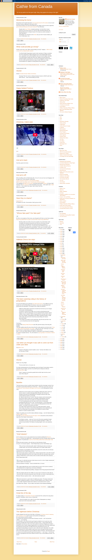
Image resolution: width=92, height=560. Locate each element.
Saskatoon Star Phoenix (64, 133)
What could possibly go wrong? (27, 47)
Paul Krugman (62, 106)
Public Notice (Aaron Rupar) (65, 205)
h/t (17, 151)
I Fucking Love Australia (64, 104)
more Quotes (61, 29)
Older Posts (52, 541)
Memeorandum (63, 128)
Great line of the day (23, 493)
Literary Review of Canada (65, 126)
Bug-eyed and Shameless (65, 164)
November (63, 316)
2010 (61, 338)
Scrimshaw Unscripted (65, 78)
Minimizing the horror (23, 20)
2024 (61, 233)
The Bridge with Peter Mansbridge (66, 156)
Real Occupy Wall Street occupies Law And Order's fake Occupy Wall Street (32, 219)
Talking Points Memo (64, 137)
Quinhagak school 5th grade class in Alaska (25, 242)
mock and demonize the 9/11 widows (40, 22)
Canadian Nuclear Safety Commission (28, 73)
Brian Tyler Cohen (63, 150)
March (62, 332)
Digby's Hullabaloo (63, 191)
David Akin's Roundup (64, 121)
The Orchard (62, 181)
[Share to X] (20, 40)
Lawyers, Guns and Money (65, 196)
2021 (61, 238)
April (62, 330)
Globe (35, 34)
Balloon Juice (21, 347)
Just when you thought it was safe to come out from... (63, 298)
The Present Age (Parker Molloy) (66, 206)
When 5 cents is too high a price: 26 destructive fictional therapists (30, 182)
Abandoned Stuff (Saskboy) (65, 161)
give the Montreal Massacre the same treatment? (26, 26)
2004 (61, 349)
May (62, 328)
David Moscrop (63, 170)
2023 (61, 234)
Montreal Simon (21, 370)
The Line (61, 180)
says (19, 331)
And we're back (21, 160)
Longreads (62, 127)
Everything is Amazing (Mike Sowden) (67, 214)
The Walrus (62, 140)
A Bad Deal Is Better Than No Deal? (66, 84)
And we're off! (21, 175)
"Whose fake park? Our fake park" (28, 213)
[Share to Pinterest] (22, 40)
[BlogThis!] (18, 40)
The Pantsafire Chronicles (29, 495)
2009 (61, 340)
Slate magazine (63, 134)
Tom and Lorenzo (63, 216)
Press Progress (63, 131)
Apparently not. (19, 201)
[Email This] (17, 40)
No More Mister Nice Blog (65, 92)
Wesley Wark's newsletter (65, 183)
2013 (61, 250)
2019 (61, 241)
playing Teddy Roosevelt (28, 324)
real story (25, 414)
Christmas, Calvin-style (24, 122)
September (63, 320)
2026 (61, 229)
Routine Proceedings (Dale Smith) (66, 99)
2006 (61, 345)
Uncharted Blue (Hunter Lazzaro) (66, 208)
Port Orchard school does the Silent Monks (25, 266)
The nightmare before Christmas (27, 512)
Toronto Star (62, 142)
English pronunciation (28, 183)
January (63, 336)
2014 (61, 248)
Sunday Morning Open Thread (65, 69)
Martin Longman (63, 200)
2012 (61, 251)
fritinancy (45, 183)
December (63, 255)
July (62, 325)
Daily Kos (62, 189)
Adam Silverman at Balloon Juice (66, 103)
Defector (61, 221)
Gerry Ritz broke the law (37, 303)
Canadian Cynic (63, 167)
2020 (61, 239)
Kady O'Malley (28, 29)
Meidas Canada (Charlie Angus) (66, 154)
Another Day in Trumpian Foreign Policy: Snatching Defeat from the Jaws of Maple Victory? (67, 74)
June (62, 327)
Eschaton (62, 192)
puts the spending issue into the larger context (30, 415)
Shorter (19, 71)
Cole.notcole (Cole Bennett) (65, 168)
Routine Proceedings (64, 87)
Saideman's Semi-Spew (65, 72)
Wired (61, 145)
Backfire (19, 382)
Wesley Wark (62, 101)
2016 (61, 244)
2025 (61, 231)
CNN (61, 118)
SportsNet (62, 223)
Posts (61, 39)
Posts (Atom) (24, 543)
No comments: (43, 38)
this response (26, 184)
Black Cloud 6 (62, 97)
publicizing (18, 414)
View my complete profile (64, 26)
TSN (61, 224)
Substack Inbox (63, 136)
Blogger (48, 551)
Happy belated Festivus (24, 88)
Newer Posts (19, 541)
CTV (61, 120)
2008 (61, 342)
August (62, 323)
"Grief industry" (21, 434)
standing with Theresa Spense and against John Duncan (28, 388)
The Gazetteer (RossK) (64, 178)
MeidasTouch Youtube (64, 153)
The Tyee (62, 139)
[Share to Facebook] (21, 40)
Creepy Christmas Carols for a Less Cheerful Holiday (27, 180)
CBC (61, 117)
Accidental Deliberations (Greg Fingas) (67, 162)
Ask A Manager (63, 213)
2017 (61, 243)
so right (52, 184)
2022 (61, 236)
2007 (61, 344)
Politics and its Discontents (66, 83)
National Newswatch (64, 130)
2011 (61, 253)
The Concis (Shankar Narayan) (66, 111)
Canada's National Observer (65, 165)
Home (36, 541)
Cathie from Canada (34, 6)
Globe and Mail (63, 122)
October (63, 319)
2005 (61, 347)
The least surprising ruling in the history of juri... (63, 291)
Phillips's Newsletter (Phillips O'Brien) (67, 107)
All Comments (63, 41)
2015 (61, 246)
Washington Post (63, 143)
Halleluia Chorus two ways (25, 239)
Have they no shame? (24, 198)
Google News (62, 124)
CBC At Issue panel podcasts (65, 151)
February (63, 334)
